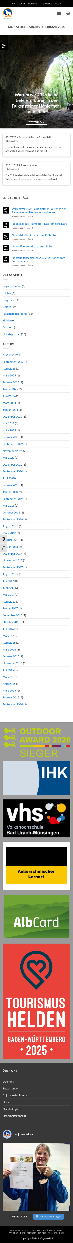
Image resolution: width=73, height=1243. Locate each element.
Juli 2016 (8, 628)
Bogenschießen (12, 286)
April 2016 (9, 642)
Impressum (17, 1230)
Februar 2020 (11, 485)
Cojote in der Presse (15, 1095)
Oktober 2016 (11, 622)
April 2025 (9, 368)
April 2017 (9, 601)
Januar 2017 (10, 608)
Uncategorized (12, 334)
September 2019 (13, 498)
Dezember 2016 (12, 615)
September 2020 (13, 471)
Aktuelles (18, 3)
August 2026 (10, 354)
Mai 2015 (8, 676)
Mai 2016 (8, 635)
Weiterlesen (36, 122)
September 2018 (13, 519)
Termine (46, 3)
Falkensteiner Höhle (15, 313)
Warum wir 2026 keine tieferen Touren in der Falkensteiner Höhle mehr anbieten (36, 103)
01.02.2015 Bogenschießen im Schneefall (28, 137)
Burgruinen (9, 300)
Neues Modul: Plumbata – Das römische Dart (39, 223)
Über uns (8, 1081)
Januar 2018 (10, 546)
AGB (59, 1230)
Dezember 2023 (12, 416)
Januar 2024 (10, 409)
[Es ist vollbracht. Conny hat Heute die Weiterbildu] (36, 1177)
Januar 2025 (10, 389)
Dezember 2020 (12, 464)
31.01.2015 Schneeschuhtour (21, 165)
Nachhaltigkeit (12, 1109)
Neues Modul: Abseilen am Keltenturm (35, 235)
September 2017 (13, 567)
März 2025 (9, 375)
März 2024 (9, 402)
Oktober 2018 (11, 512)
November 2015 (13, 663)
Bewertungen (11, 1088)
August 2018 (10, 526)
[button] (59, 13)
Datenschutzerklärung (40, 1230)
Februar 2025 (11, 382)
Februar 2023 (11, 437)
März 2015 (9, 690)
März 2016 (9, 649)
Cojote (7, 306)
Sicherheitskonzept (14, 1115)
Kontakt (33, 3)
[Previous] (6, 81)
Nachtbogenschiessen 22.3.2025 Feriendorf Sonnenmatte (38, 259)
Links (6, 1102)
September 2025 (13, 361)
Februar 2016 (11, 656)
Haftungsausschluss (51, 1233)
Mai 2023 (8, 423)
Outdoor (8, 327)
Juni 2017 (9, 587)
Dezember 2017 (12, 553)
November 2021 (13, 450)
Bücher (7, 293)
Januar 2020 (10, 491)
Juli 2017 (8, 581)
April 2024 (9, 396)
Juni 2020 (9, 478)
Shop (58, 3)
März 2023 (9, 430)
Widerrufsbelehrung (22, 1233)
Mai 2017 (8, 594)
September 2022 (13, 444)
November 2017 (13, 560)
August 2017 (10, 574)
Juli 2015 (8, 670)
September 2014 (13, 704)
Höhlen (7, 320)
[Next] (67, 81)
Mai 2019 (8, 505)
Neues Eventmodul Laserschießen (32, 246)
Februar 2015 (11, 697)
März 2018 (9, 533)
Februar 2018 (11, 539)
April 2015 (9, 683)
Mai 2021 (8, 457)
